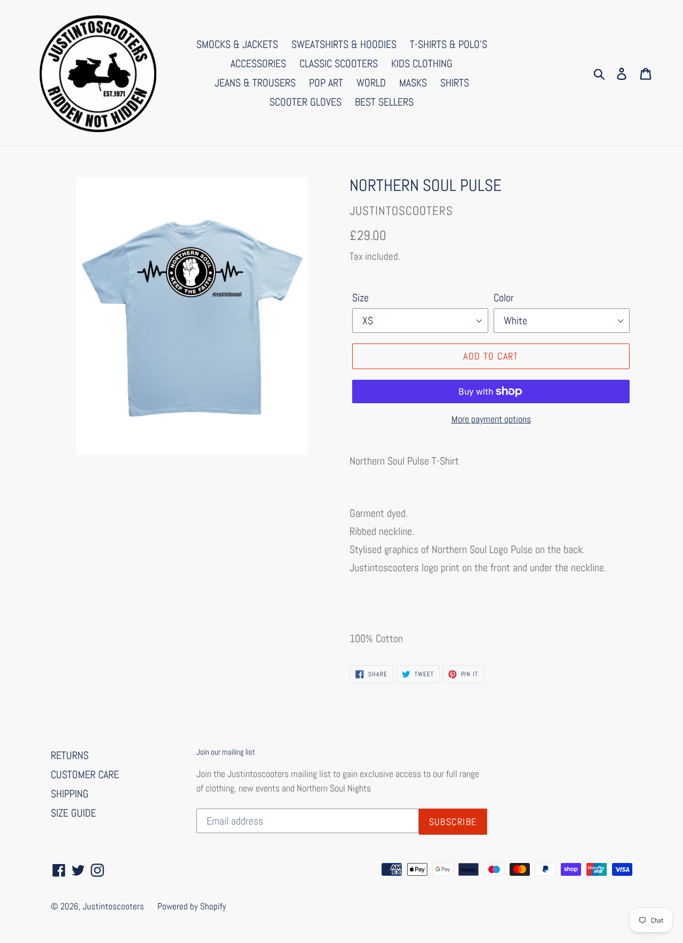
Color (504, 298)
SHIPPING (70, 794)
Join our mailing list (225, 752)
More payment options (491, 419)
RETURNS (70, 755)
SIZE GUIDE (73, 813)
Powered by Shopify (191, 906)
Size (360, 298)
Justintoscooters (113, 906)
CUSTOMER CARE (85, 774)
